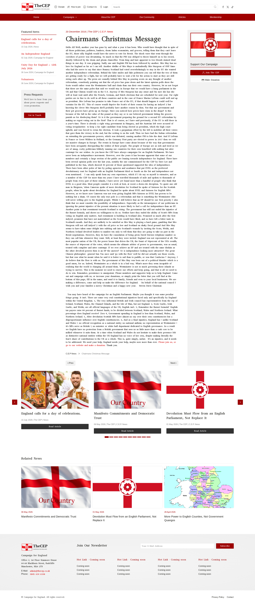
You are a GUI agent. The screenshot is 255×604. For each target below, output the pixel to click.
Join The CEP (212, 72)
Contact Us (92, 7)
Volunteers (27, 79)
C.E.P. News (106, 31)
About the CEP (108, 17)
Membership (216, 17)
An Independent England (35, 53)
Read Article (55, 426)
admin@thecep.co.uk (40, 571)
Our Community (147, 17)
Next (173, 363)
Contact (230, 597)
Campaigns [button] (68, 17)
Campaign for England (43, 58)
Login (105, 7)
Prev (71, 363)
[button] (14, 402)
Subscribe (225, 546)
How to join (76, 7)
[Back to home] (35, 7)
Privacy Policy (218, 597)
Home (36, 17)
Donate (61, 7)
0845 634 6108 (37, 574)
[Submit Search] (215, 7)
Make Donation (212, 79)
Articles (182, 17)
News (36, 47)
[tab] (107, 437)
